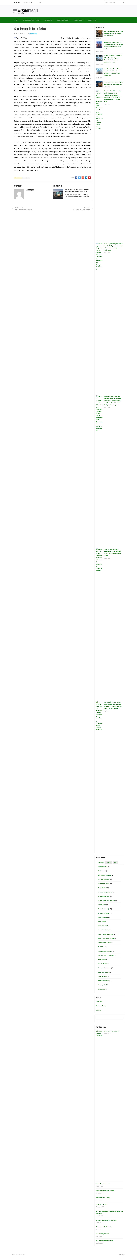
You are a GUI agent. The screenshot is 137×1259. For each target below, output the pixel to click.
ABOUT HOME (92, 20)
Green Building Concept (105, 892)
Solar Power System (104, 972)
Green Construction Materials (106, 900)
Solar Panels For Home (104, 968)
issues (28, 177)
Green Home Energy (104, 913)
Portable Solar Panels (104, 942)
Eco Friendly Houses (102, 1234)
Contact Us (17, 2)
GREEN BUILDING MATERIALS (31, 20)
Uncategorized (102, 985)
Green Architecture (103, 883)
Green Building (18, 177)
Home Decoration (103, 917)
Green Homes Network (111, 1031)
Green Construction (103, 896)
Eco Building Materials (104, 875)
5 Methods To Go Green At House (106, 1220)
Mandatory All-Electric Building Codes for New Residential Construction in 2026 (77, 190)
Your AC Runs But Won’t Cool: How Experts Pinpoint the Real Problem (113, 34)
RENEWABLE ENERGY (63, 20)
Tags (115, 863)
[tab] (101, 862)
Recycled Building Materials (106, 955)
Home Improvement (102, 1184)
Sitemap (38, 2)
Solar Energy (102, 959)
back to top (121, 1255)
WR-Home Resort (20, 1255)
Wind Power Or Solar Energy (105, 1190)
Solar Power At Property (104, 1227)
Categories (101, 863)
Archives (109, 863)
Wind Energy (101, 989)
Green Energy (102, 905)
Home (17, 20)
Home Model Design (103, 930)
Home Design (102, 921)
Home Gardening (103, 926)
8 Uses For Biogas (101, 1204)
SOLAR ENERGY (78, 20)
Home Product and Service (105, 934)
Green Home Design (103, 909)
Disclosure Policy (28, 2)
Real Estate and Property (105, 951)
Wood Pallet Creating (103, 1197)
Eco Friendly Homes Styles (104, 1240)
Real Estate (101, 947)
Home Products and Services (106, 938)
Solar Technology (103, 976)
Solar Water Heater (103, 980)
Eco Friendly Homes (103, 879)
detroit (24, 177)
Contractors (101, 871)
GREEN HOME (48, 20)
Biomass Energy (102, 867)
